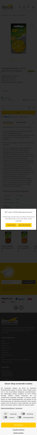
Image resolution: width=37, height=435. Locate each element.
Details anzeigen (18, 433)
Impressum (18, 408)
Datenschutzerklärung (7, 408)
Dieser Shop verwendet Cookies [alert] (18, 383)
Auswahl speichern (18, 430)
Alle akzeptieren (18, 425)
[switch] (6, 414)
